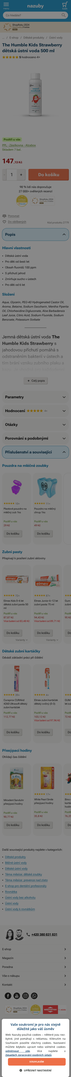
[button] (35, 1070)
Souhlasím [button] (36, 1061)
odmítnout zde (17, 1051)
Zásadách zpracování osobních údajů (28, 1055)
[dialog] (35, 1048)
